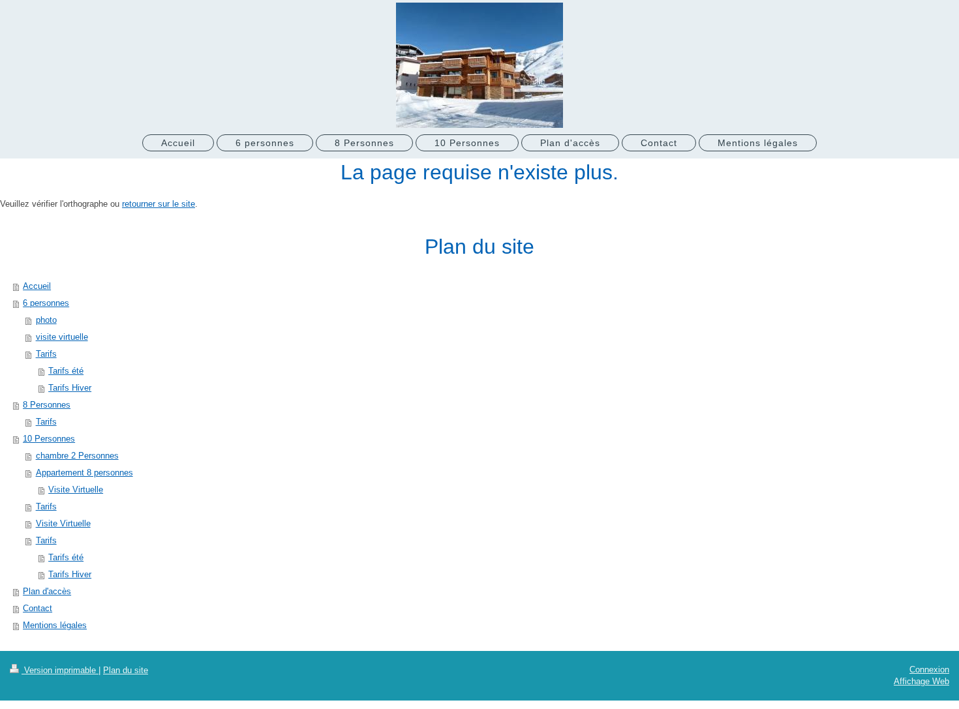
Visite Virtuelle (63, 523)
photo (46, 320)
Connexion (929, 669)
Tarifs (46, 354)
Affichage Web (921, 681)
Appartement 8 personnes (84, 472)
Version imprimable (60, 670)
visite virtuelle (62, 337)
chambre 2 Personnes (77, 455)
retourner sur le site (158, 204)
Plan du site (125, 670)
